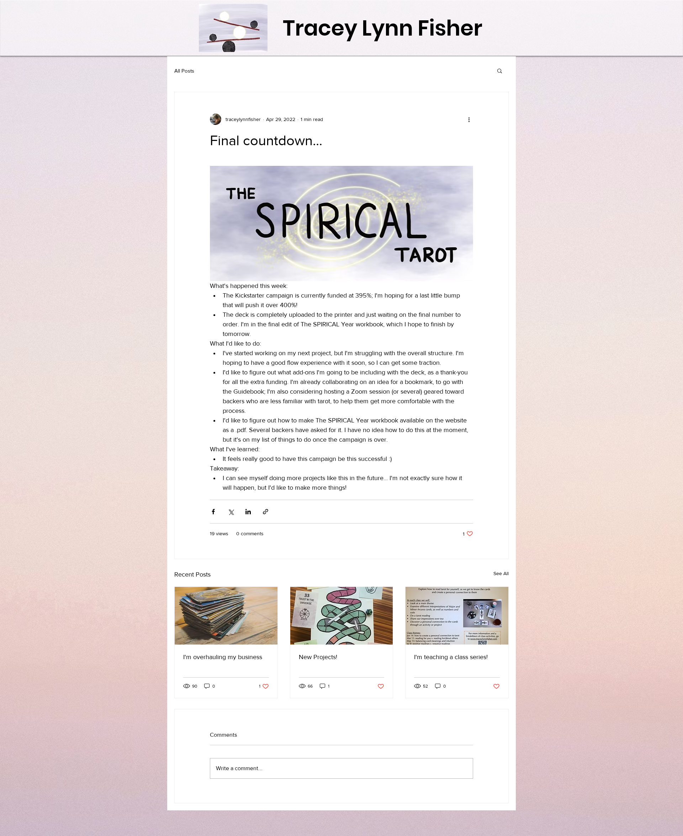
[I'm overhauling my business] (226, 616)
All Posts (184, 71)
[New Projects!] (341, 616)
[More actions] (469, 119)
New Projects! (318, 657)
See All (501, 573)
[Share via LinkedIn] (248, 511)
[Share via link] (265, 511)
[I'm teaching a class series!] (457, 616)
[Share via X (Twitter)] (230, 511)
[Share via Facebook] (213, 511)
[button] (499, 70)
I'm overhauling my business (222, 657)
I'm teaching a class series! (451, 657)
